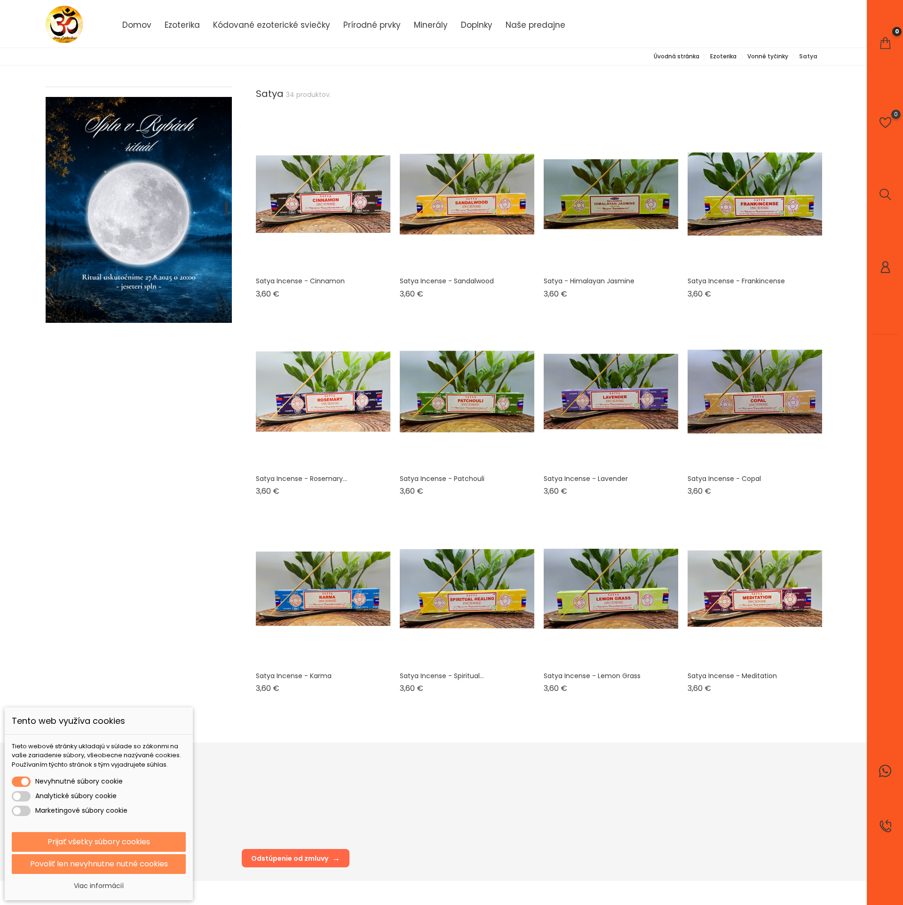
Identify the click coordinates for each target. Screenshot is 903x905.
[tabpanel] (138, 209)
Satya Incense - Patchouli (442, 478)
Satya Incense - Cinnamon (300, 281)
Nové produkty (264, 780)
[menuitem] (137, 24)
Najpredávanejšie (269, 794)
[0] (885, 43)
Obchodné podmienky (407, 808)
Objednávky (522, 794)
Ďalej (806, 719)
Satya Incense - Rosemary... (301, 478)
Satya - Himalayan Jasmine (589, 281)
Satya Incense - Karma (294, 676)
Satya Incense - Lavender (586, 478)
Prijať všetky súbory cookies (99, 841)
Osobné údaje (526, 780)
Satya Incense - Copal (724, 478)
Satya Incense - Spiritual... (442, 676)
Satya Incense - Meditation (732, 676)
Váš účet (519, 761)
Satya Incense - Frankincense (736, 281)
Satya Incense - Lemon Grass (592, 676)
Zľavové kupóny (528, 837)
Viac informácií (99, 885)
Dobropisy (519, 808)
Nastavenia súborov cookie (546, 851)
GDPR (380, 794)
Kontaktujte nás (396, 822)
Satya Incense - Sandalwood (447, 281)
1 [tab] (226, 208)
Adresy (514, 822)
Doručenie (388, 780)
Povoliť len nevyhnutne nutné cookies (99, 863)
